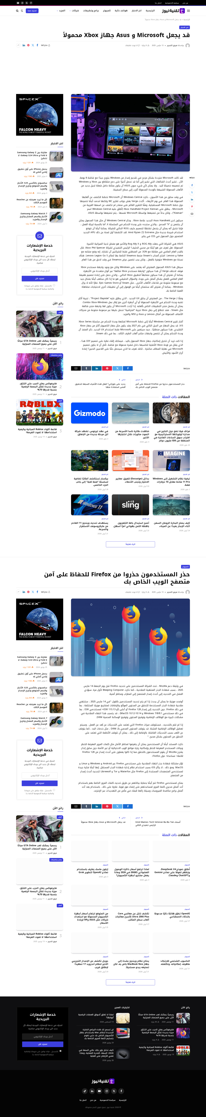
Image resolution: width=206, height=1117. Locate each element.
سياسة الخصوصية (172, 3)
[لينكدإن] (24, 45)
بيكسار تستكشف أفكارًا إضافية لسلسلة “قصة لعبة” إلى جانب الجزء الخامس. (91, 482)
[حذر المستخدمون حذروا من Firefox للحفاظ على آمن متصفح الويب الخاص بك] (130, 637)
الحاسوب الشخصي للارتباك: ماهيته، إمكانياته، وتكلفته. (175, 963)
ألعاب (60, 312)
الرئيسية (150, 11)
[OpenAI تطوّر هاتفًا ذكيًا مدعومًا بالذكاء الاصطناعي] (171, 895)
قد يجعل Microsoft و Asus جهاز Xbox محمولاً (103, 822)
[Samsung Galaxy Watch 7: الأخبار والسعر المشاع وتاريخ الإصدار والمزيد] (56, 217)
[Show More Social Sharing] (18, 45)
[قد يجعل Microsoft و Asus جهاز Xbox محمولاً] (130, 132)
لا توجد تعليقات (131, 45)
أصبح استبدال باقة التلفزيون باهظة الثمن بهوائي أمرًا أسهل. (131, 525)
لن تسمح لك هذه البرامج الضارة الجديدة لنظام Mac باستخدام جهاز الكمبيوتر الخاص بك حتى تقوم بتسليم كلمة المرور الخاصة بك (96, 1034)
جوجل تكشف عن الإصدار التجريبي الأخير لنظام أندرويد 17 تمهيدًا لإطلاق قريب (90, 964)
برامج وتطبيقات (91, 11)
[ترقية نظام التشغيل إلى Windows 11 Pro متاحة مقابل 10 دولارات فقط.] (171, 460)
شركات (75, 11)
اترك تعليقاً (130, 544)
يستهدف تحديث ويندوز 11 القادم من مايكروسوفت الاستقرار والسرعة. (89, 526)
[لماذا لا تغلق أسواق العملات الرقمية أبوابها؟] (123, 1018)
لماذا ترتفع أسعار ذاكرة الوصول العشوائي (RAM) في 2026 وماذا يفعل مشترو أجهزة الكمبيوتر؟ (131, 872)
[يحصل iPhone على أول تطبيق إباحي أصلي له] (56, 172)
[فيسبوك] (192, 185)
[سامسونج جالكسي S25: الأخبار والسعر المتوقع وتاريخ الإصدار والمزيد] (56, 186)
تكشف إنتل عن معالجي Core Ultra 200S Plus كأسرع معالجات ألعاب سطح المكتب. (132, 916)
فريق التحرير (172, 45)
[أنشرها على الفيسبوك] (37, 45)
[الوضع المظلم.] (22, 11)
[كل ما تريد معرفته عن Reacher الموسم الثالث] (56, 203)
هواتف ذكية (121, 11)
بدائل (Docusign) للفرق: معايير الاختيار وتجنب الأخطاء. (132, 480)
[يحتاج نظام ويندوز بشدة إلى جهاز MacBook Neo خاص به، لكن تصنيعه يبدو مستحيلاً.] (130, 942)
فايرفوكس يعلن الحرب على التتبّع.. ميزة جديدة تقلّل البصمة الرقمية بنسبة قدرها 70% (38, 386)
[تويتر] (192, 192)
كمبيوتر (107, 11)
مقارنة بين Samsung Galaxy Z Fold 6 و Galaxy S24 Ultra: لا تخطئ (32, 155)
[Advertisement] (103, 68)
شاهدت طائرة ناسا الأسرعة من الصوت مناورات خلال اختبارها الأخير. (132, 434)
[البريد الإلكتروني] (192, 213)
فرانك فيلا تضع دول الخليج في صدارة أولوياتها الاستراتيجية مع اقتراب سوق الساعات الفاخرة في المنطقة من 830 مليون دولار (172, 436)
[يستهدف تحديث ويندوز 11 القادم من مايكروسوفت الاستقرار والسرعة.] (89, 504)
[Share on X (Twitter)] (33, 45)
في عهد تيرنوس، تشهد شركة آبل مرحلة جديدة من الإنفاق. (91, 433)
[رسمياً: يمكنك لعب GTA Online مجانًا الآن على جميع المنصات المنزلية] (39, 324)
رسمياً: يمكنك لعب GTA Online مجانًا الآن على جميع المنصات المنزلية (37, 342)
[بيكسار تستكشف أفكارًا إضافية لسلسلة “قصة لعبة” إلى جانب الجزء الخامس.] (89, 460)
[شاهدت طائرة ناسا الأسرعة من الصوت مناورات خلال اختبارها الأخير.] (130, 412)
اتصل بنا (158, 3)
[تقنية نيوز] (173, 11)
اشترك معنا (32, 10)
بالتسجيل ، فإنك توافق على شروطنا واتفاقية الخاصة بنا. (39, 287)
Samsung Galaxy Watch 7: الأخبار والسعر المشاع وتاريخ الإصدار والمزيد (33, 216)
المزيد (62, 11)
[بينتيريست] (28, 45)
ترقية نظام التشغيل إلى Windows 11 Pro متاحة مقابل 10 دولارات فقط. (171, 482)
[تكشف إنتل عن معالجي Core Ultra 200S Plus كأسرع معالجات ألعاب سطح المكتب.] (130, 895)
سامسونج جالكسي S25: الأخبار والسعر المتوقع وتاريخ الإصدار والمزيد (32, 186)
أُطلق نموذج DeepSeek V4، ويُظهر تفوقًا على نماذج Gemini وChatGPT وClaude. (172, 872)
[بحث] (17, 11)
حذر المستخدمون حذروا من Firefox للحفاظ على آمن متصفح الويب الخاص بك (160, 385)
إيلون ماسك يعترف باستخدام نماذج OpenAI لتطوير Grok (92, 871)
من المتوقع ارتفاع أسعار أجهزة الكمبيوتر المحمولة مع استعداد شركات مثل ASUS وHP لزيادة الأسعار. (91, 918)
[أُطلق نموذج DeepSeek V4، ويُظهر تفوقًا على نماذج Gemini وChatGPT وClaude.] (171, 851)
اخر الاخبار (137, 11)
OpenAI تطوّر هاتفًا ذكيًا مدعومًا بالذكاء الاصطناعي (172, 915)
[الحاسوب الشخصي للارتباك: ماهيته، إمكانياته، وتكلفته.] (171, 942)
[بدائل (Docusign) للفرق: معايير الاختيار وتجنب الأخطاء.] (130, 460)
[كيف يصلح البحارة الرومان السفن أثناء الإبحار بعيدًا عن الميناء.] (171, 504)
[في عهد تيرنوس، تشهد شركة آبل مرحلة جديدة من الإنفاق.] (89, 412)
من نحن (185, 3)
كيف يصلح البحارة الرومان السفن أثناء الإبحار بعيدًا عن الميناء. (172, 525)
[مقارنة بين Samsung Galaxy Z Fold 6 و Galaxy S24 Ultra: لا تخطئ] (56, 156)
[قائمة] (188, 11)
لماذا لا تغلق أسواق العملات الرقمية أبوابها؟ (96, 1016)
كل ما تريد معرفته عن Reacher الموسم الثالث (32, 201)
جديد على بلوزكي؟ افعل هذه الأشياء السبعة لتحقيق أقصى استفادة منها (100, 385)
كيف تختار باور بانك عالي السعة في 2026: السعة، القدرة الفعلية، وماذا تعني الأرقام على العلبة (96, 1053)
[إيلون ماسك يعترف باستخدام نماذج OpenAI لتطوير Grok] (89, 851)
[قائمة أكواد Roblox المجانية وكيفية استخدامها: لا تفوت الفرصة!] (39, 412)
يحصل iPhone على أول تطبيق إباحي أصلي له (32, 170)
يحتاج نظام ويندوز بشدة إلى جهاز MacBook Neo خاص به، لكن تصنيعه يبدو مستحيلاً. (131, 964)
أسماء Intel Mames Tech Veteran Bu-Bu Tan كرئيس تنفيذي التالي (157, 823)
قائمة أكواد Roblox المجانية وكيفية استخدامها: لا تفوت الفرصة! (37, 431)
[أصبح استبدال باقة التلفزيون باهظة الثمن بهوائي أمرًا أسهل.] (130, 504)
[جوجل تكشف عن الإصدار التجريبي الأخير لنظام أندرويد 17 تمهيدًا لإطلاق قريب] (89, 942)
